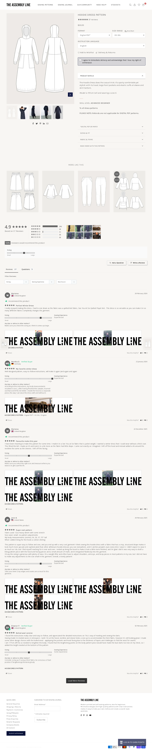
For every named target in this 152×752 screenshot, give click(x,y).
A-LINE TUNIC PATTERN (58, 188)
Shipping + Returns (14, 707)
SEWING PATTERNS (45, 5)
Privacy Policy (12, 716)
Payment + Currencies (15, 710)
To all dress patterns (89, 108)
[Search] (130, 5)
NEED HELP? (101, 5)
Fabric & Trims (86, 140)
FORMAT (81, 31)
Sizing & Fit (85, 133)
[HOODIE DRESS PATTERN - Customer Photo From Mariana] (79, 228)
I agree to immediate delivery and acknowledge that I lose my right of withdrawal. (111, 61)
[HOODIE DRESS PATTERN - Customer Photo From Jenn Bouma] (97, 235)
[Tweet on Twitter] (37, 123)
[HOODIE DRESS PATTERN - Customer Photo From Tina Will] (71, 228)
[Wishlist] (139, 5)
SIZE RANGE (123, 31)
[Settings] (135, 5)
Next (72, 59)
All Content (11, 728)
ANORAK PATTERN (129, 188)
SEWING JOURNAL (65, 5)
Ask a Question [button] (118, 263)
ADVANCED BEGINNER (100, 103)
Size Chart (130, 31)
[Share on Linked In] (44, 123)
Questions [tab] (26, 269)
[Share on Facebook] (33, 123)
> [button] (76, 680)
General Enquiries (13, 704)
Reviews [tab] (9, 269)
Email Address (40, 704)
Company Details (13, 725)
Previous (9, 59)
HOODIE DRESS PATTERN (14, 348)
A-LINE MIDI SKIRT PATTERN (22, 188)
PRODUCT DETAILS (87, 76)
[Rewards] (132, 742)
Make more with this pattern (92, 146)
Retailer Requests (13, 722)
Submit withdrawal (16, 733)
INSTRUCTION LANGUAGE (88, 41)
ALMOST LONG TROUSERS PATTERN (94, 188)
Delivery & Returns (106, 52)
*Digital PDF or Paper (89, 127)
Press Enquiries (12, 719)
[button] (141, 353)
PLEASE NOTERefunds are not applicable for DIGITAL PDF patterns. (109, 113)
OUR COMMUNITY (84, 5)
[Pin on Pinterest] (40, 123)
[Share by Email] (47, 123)
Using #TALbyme (13, 713)
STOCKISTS (115, 5)
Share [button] (10, 353)
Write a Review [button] (139, 263)
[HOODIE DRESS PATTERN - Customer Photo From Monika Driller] (97, 228)
